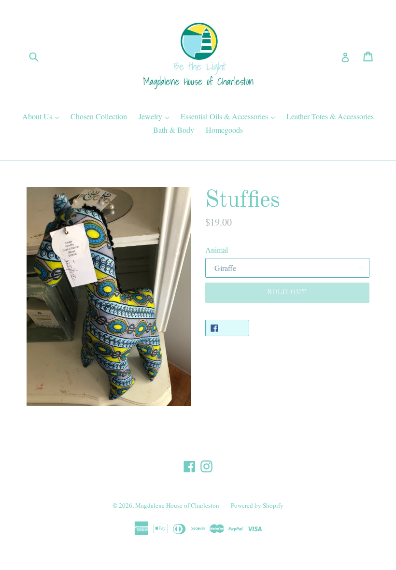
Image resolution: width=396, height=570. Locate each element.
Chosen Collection (99, 116)
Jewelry (156, 116)
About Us (43, 116)
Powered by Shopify (257, 505)
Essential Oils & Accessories (230, 116)
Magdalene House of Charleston (177, 505)
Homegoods (224, 130)
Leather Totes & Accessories (330, 116)
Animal (216, 249)
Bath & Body (173, 130)
